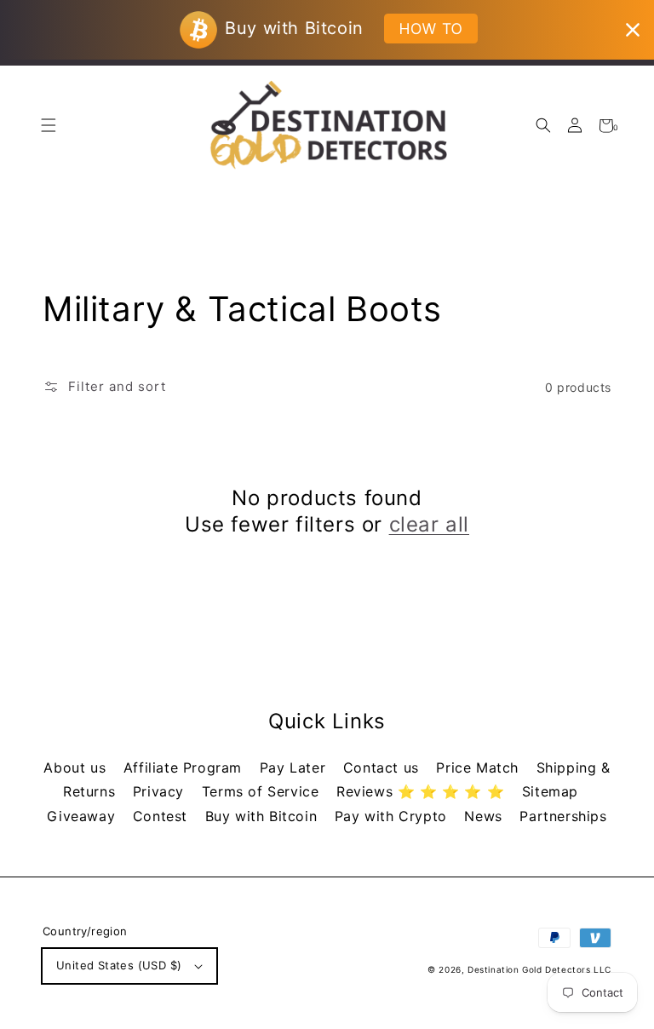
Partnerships (562, 816)
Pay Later (295, 767)
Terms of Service (263, 791)
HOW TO (430, 28)
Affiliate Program (185, 767)
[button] (543, 125)
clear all (429, 524)
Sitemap (550, 791)
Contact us (383, 767)
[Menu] (48, 125)
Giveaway (83, 816)
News (485, 816)
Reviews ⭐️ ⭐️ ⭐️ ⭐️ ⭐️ (422, 791)
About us (76, 767)
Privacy (161, 791)
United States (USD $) (118, 965)
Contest (162, 816)
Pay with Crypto (393, 816)
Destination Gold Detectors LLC (539, 969)
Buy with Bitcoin (263, 816)
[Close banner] (632, 30)
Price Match (479, 767)
